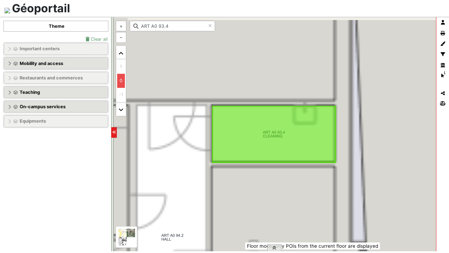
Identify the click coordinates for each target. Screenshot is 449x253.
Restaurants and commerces (51, 77)
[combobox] (172, 26)
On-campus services (43, 106)
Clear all (98, 39)
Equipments (33, 121)
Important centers (40, 48)
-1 (121, 94)
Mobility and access (41, 63)
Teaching (30, 92)
